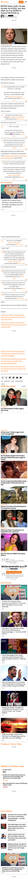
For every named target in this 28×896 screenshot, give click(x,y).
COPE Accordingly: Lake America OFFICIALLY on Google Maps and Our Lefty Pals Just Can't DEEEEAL (14, 736)
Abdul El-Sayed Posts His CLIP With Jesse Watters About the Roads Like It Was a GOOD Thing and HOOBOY (13, 684)
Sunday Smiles (7, 769)
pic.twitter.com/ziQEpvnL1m (15, 96)
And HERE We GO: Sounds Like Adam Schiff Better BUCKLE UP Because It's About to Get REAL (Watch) (13, 369)
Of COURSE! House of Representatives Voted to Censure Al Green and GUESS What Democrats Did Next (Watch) (13, 361)
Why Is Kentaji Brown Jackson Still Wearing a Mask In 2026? (15, 784)
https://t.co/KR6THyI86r (14, 175)
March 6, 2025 (20, 119)
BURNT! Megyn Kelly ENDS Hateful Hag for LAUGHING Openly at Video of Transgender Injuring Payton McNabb (13, 353)
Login (21, 2)
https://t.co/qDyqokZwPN (14, 261)
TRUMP (3, 384)
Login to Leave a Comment (14, 572)
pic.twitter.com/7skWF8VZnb (17, 117)
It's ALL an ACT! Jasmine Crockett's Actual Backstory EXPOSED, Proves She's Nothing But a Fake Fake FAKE (14, 325)
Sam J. (6, 15)
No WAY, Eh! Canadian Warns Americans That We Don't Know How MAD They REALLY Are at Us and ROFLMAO (14, 776)
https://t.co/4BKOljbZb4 (14, 242)
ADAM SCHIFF (7, 381)
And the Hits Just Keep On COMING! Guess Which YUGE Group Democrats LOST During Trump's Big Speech (13, 317)
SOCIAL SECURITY (19, 381)
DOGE (12, 381)
